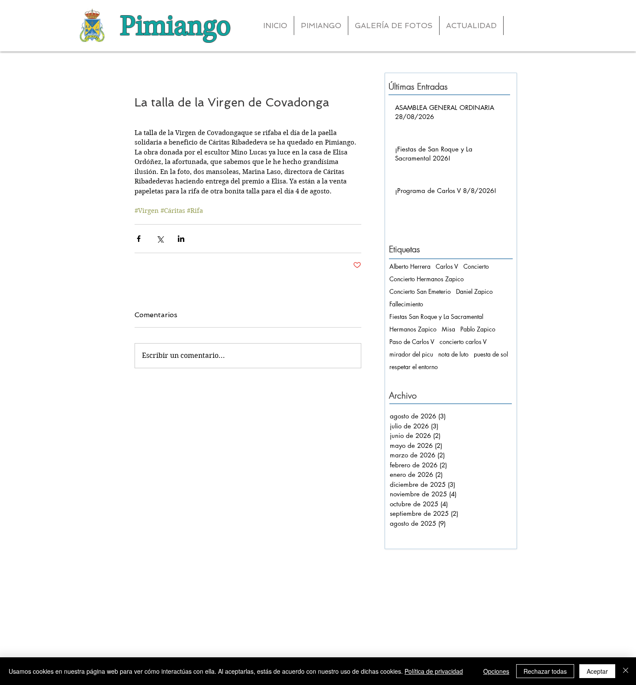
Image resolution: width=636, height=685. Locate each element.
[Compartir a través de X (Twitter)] (160, 239)
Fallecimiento (406, 304)
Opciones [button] (496, 671)
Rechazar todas (545, 671)
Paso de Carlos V (411, 341)
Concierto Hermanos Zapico (426, 279)
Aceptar (597, 671)
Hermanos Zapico (413, 329)
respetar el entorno (413, 366)
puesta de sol (491, 354)
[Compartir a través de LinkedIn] (181, 239)
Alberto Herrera (409, 266)
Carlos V (447, 266)
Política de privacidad (434, 671)
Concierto (476, 266)
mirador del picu (411, 354)
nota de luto (453, 354)
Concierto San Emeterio (420, 291)
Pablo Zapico (477, 329)
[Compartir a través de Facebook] (139, 239)
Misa (448, 329)
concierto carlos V (463, 341)
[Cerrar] (625, 671)
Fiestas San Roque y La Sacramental (436, 316)
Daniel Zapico (474, 291)
